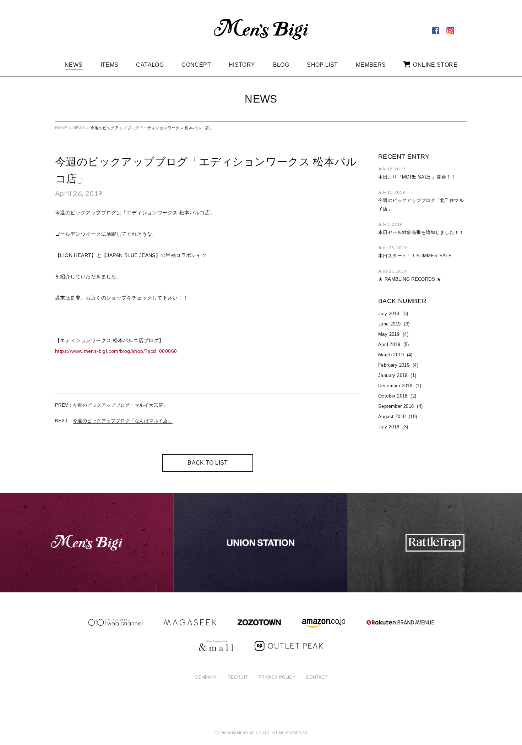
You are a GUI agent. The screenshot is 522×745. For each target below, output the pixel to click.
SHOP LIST (322, 65)
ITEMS (109, 65)
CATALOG (150, 65)
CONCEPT (196, 65)
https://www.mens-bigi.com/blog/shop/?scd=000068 (116, 351)
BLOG (281, 65)
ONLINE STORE (435, 65)
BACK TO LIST (207, 463)
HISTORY (242, 65)
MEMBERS (371, 65)
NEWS (74, 65)
